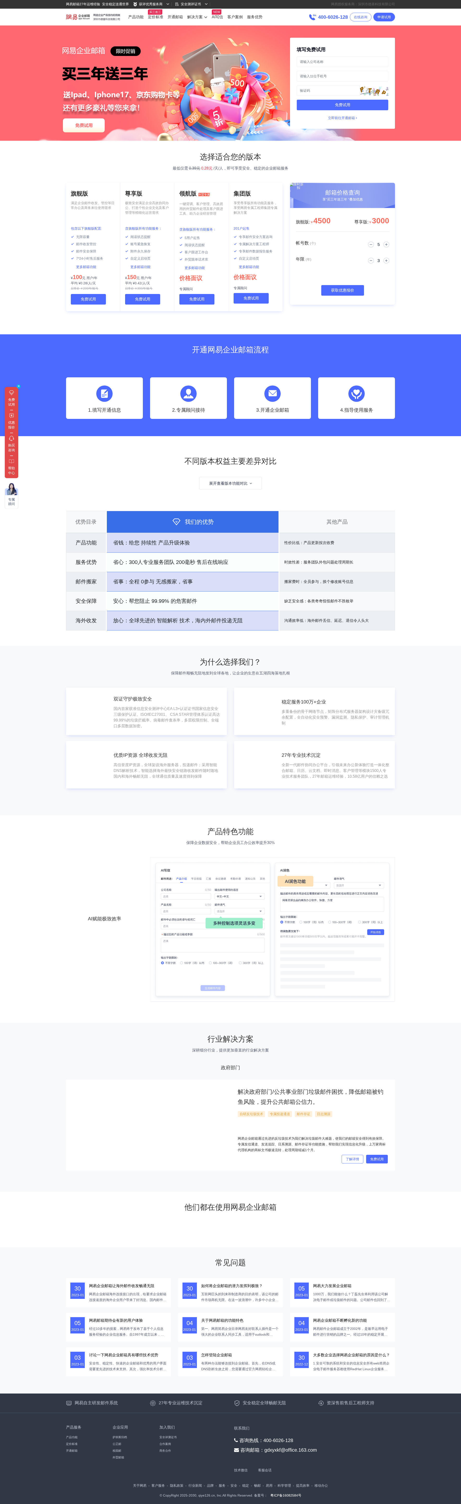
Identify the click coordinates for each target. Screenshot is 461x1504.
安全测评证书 (191, 4)
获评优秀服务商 (151, 4)
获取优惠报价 (342, 290)
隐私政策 (176, 1485)
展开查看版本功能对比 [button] (228, 483)
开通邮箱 (175, 17)
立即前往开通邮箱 (342, 118)
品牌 (210, 1485)
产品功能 (136, 17)
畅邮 (257, 1485)
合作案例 (165, 1444)
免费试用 (342, 105)
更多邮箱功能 (86, 267)
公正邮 (117, 1444)
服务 (222, 1485)
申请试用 (384, 17)
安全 (233, 1485)
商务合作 (165, 1450)
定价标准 (155, 17)
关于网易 (139, 1485)
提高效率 (302, 1485)
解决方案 (195, 17)
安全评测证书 (168, 1437)
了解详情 (352, 1159)
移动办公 (321, 1485)
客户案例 (235, 17)
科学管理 (284, 1485)
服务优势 (254, 17)
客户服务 (158, 1485)
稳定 (245, 1485)
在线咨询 (360, 17)
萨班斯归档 (120, 1437)
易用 (269, 1485)
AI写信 (217, 17)
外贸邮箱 (118, 1457)
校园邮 (117, 1450)
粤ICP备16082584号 (285, 1495)
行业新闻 (195, 1485)
